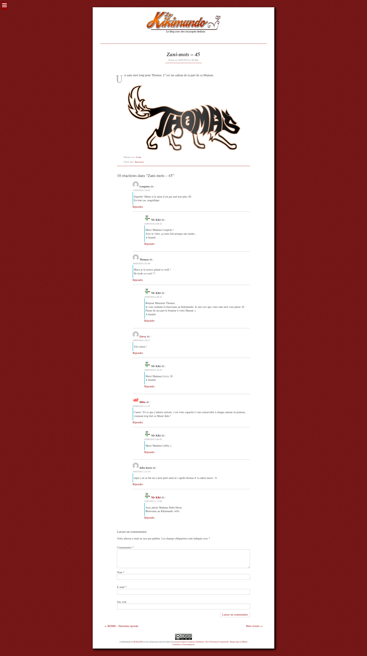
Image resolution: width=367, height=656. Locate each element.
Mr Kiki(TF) (138, 642)
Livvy (143, 336)
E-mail (122, 587)
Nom (120, 572)
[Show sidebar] (4, 6)
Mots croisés (252, 626)
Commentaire (125, 547)
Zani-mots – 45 (183, 54)
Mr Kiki (195, 59)
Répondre (138, 206)
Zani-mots (139, 161)
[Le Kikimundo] (183, 37)
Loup (138, 157)
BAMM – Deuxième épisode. (123, 626)
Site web (121, 602)
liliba (142, 402)
